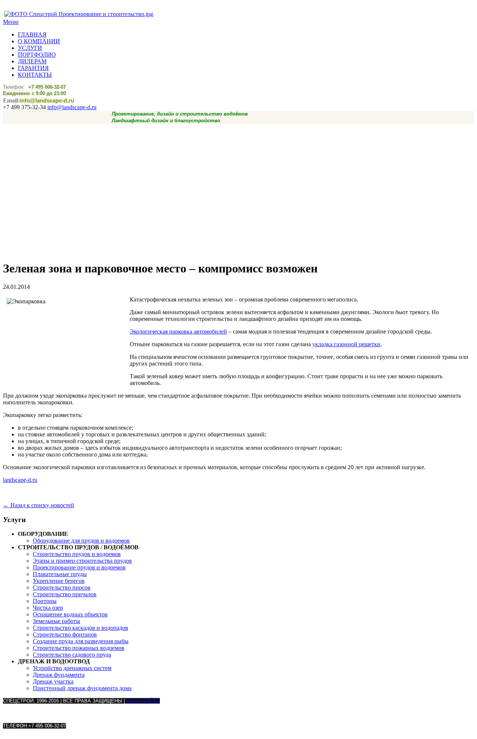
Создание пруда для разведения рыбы (81, 641)
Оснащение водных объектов (70, 614)
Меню (11, 22)
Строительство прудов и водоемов (77, 554)
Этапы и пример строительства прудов (82, 561)
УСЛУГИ (30, 48)
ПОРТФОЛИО (37, 54)
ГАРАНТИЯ (33, 68)
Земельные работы (56, 621)
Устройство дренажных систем (72, 668)
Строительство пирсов (62, 587)
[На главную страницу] (78, 14)
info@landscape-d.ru (72, 107)
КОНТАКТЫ (35, 75)
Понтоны (45, 601)
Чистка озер (48, 607)
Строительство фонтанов (65, 634)
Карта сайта (143, 701)
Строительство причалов (65, 594)
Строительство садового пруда (72, 654)
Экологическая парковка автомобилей (178, 331)
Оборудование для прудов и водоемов (81, 540)
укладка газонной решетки (346, 344)
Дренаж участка (53, 681)
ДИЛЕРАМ (32, 61)
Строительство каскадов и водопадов (80, 628)
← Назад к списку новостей (38, 505)
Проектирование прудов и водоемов (79, 567)
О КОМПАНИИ (39, 41)
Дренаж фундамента (59, 675)
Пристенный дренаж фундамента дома (82, 688)
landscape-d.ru (20, 480)
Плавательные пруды (60, 574)
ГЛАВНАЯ (32, 34)
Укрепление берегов (59, 581)
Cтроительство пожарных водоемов (78, 648)
